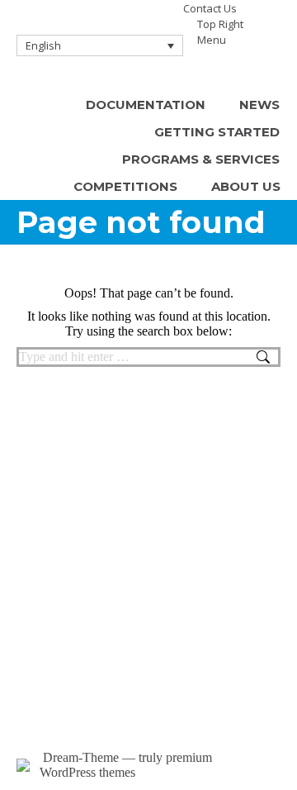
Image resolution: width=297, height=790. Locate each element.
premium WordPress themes (126, 764)
